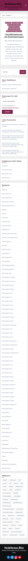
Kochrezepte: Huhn (7, 329)
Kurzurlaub (5, 420)
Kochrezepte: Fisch (7, 305)
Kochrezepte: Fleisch (8, 309)
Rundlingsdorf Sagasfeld (9, 88)
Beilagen (4, 209)
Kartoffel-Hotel (6, 249)
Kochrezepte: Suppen (8, 400)
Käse (4, 515)
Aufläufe (5, 480)
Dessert (5, 483)
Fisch (21, 483)
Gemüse (5, 489)
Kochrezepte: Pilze (7, 357)
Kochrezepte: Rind (7, 372)
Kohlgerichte (19, 512)
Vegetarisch (6, 531)
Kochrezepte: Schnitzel (8, 384)
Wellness (5, 534)
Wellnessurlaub (6, 468)
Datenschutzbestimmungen (10, 107)
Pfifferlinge (5, 518)
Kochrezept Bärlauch (8, 269)
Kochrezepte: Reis (7, 369)
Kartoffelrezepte (7, 505)
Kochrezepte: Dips (7, 293)
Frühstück (5, 217)
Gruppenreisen (6, 221)
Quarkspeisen (6, 436)
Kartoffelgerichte (17, 22)
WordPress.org (6, 177)
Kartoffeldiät (5, 253)
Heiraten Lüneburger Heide (9, 237)
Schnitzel (13, 525)
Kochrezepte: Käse (7, 333)
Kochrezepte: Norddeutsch (9, 345)
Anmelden (5, 165)
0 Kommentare (19, 41)
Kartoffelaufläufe (7, 496)
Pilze (12, 518)
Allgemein (5, 190)
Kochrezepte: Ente (7, 301)
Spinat (4, 528)
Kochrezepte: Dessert (14, 24)
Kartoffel (8, 22)
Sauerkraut (5, 440)
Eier (10, 483)
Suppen (10, 528)
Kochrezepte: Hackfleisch (9, 325)
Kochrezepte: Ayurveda (8, 281)
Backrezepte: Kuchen (8, 201)
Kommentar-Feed (7, 173)
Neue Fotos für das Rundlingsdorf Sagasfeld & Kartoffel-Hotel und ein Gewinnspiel (13, 137)
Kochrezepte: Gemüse (8, 317)
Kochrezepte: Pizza (7, 361)
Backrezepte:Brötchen (8, 205)
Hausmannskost (6, 225)
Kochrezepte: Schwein (8, 388)
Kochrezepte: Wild (7, 408)
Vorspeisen (5, 460)
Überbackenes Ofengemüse (10, 448)
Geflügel (11, 486)
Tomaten (17, 528)
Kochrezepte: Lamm (7, 337)
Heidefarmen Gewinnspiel (9, 233)
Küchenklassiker (6, 416)
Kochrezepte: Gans (7, 313)
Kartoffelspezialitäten (8, 265)
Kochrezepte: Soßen (14, 29)
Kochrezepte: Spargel (8, 396)
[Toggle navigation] (1, 5)
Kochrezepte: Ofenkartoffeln (10, 353)
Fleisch (4, 486)
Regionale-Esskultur (8, 522)
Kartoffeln (5, 499)
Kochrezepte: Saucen (8, 380)
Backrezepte (13, 480)
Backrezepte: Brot (7, 197)
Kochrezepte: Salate (7, 376)
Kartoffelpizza (6, 261)
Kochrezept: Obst (7, 273)
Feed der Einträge (7, 169)
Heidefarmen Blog (13, 4)
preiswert (18, 518)
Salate (17, 522)
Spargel (20, 525)
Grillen (11, 489)
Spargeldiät (5, 444)
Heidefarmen (5, 229)
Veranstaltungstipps (8, 452)
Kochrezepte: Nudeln (8, 349)
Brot (20, 480)
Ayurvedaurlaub (6, 193)
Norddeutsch (11, 515)
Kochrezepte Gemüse (8, 512)
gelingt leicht (19, 486)
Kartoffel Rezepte (17, 502)
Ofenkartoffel (20, 515)
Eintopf (4, 213)
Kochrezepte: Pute (7, 365)
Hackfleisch (18, 489)
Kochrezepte (20, 509)
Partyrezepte (5, 428)
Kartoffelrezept (7, 502)
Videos (4, 456)
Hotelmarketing (6, 241)
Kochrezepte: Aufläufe (8, 277)
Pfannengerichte (7, 432)
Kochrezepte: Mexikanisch (9, 341)
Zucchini (22, 534)
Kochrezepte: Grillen (7, 321)
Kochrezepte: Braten (8, 285)
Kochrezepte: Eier (14, 27)
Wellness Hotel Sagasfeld (9, 464)
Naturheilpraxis (6, 424)
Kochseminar (5, 412)
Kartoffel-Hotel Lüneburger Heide (11, 84)
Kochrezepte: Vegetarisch (14, 31)
